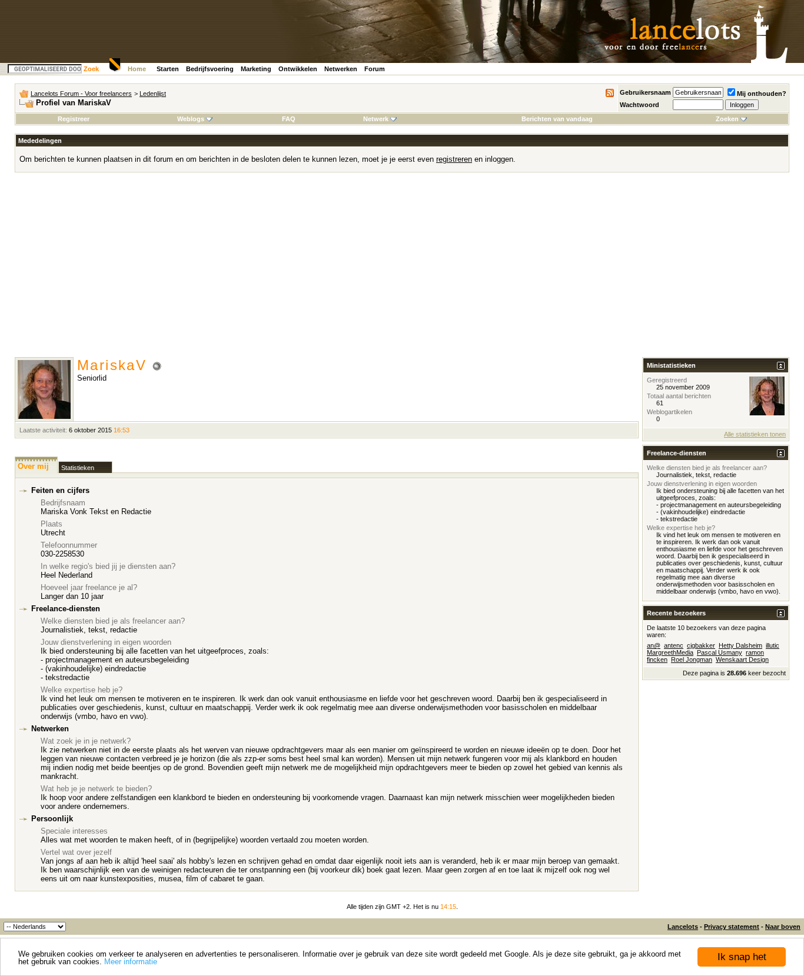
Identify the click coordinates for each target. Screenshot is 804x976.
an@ (653, 645)
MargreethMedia (670, 652)
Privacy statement (731, 926)
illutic (772, 645)
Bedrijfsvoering (210, 68)
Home (137, 68)
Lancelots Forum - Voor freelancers (81, 93)
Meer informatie (130, 961)
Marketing (256, 68)
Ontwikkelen (297, 68)
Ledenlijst (152, 93)
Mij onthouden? (761, 93)
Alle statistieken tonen (755, 434)
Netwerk (375, 118)
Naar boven (782, 926)
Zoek (91, 68)
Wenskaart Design (742, 659)
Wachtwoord (639, 104)
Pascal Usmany (719, 652)
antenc (673, 645)
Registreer (73, 118)
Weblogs (190, 118)
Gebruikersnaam (645, 92)
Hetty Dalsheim (740, 645)
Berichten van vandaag (557, 118)
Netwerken (340, 68)
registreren (454, 159)
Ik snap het (741, 956)
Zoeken (727, 118)
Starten (168, 68)
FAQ (288, 118)
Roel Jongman (691, 659)
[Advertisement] (402, 268)
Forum (374, 68)
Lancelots (682, 926)
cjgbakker (701, 645)
